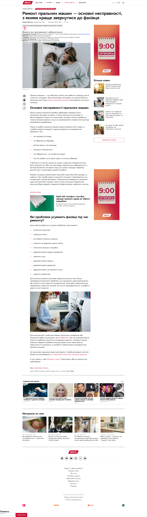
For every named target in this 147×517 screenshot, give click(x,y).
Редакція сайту (73, 471)
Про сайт (73, 473)
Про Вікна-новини (73, 476)
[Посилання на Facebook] (66, 458)
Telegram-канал (53, 359)
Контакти (73, 483)
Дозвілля (82, 2)
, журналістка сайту (33, 22)
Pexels (27, 89)
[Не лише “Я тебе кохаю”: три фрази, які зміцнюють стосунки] (99, 129)
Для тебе (39, 2)
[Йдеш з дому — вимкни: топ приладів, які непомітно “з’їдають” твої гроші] (113, 425)
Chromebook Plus (83, 34)
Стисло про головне (28, 25)
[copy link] (24, 108)
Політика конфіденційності (73, 499)
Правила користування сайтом (73, 497)
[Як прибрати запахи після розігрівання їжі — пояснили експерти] (34, 425)
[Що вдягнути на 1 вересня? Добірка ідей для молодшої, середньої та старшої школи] (99, 102)
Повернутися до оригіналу (50, 25)
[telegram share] (24, 100)
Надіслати (21, 515)
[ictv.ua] (90, 505)
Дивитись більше (109, 140)
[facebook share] (24, 96)
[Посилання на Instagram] (76, 458)
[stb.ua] (23, 505)
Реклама (73, 486)
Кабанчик (64, 338)
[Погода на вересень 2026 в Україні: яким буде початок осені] (99, 88)
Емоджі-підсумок (38, 25)
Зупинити (60, 25)
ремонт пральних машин (57, 100)
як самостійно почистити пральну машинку (69, 354)
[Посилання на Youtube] (71, 458)
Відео (58, 2)
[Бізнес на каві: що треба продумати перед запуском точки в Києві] (60, 425)
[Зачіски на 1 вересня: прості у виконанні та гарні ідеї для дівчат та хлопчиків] (99, 116)
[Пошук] (123, 3)
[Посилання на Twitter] (80, 458)
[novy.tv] (123, 505)
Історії (49, 2)
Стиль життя (69, 2)
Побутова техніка (41, 368)
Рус (119, 2)
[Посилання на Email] (85, 458)
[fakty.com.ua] (56, 505)
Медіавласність (73, 481)
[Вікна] (27, 3)
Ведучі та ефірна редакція (74, 468)
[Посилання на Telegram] (62, 458)
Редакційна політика (73, 478)
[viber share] (24, 104)
